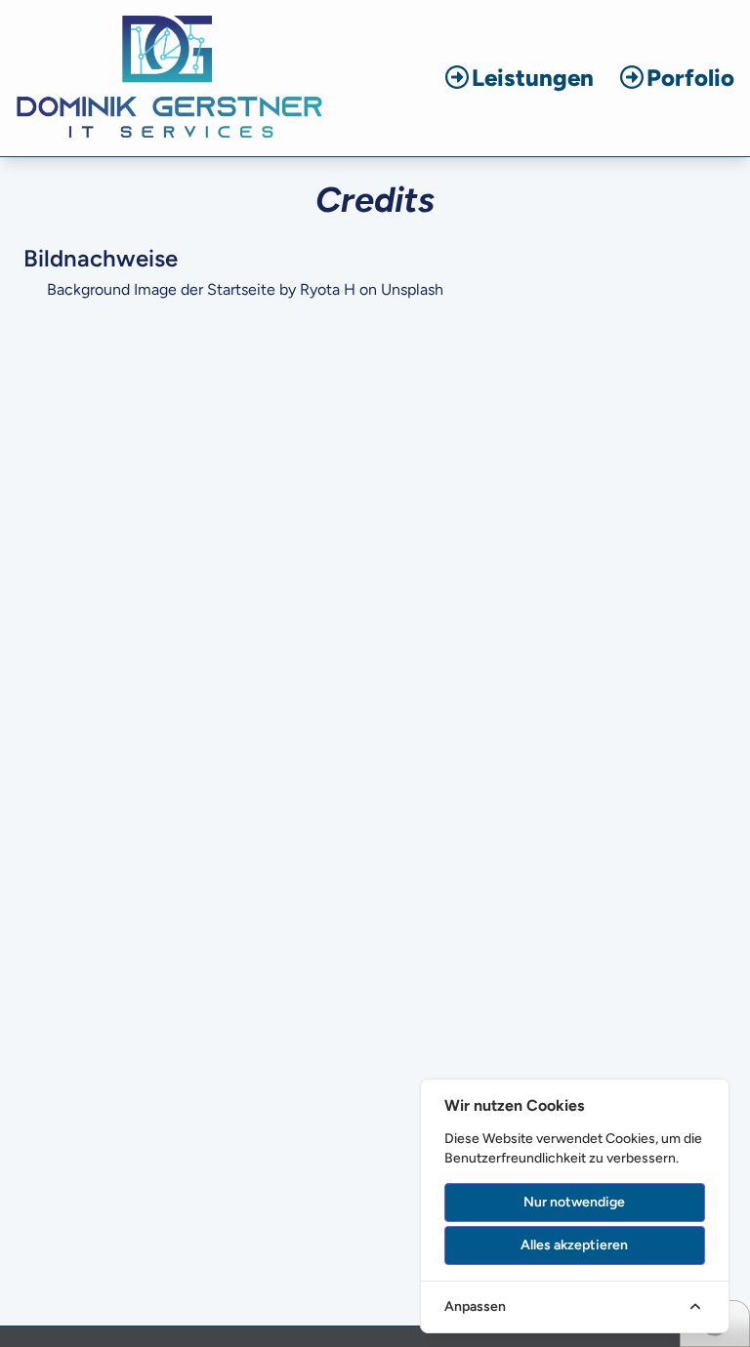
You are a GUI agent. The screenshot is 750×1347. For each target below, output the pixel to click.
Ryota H (327, 289)
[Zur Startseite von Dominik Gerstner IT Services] (169, 78)
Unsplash (412, 289)
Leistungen (533, 77)
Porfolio (690, 77)
